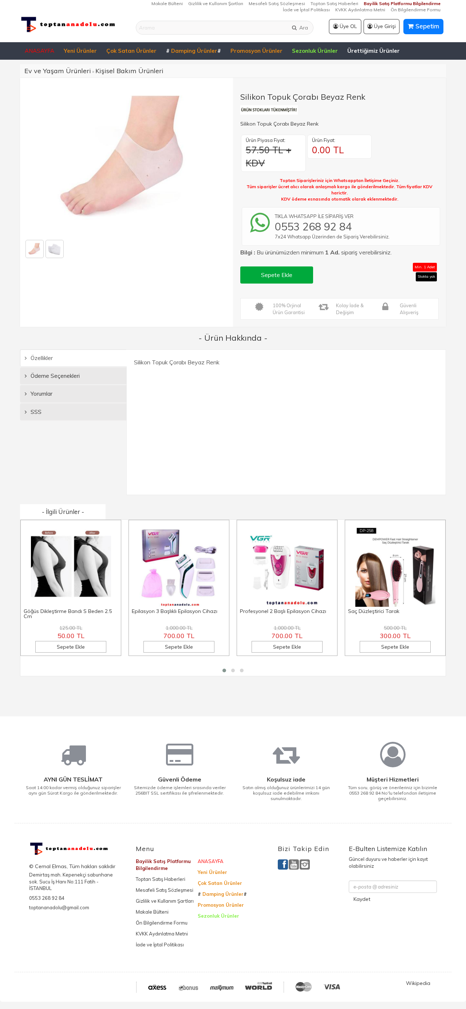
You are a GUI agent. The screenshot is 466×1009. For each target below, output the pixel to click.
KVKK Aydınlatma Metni (360, 9)
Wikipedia (418, 983)
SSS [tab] (35, 411)
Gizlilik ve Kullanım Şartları (215, 3)
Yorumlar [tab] (40, 393)
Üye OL (347, 26)
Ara (303, 27)
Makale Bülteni (167, 3)
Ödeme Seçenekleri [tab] (54, 375)
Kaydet (362, 899)
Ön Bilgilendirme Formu (416, 9)
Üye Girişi (384, 26)
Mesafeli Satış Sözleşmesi (277, 3)
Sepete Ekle (276, 274)
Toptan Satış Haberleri (334, 3)
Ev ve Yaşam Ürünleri (57, 71)
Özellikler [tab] (41, 358)
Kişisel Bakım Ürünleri (129, 71)
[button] (224, 670)
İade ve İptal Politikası (306, 9)
